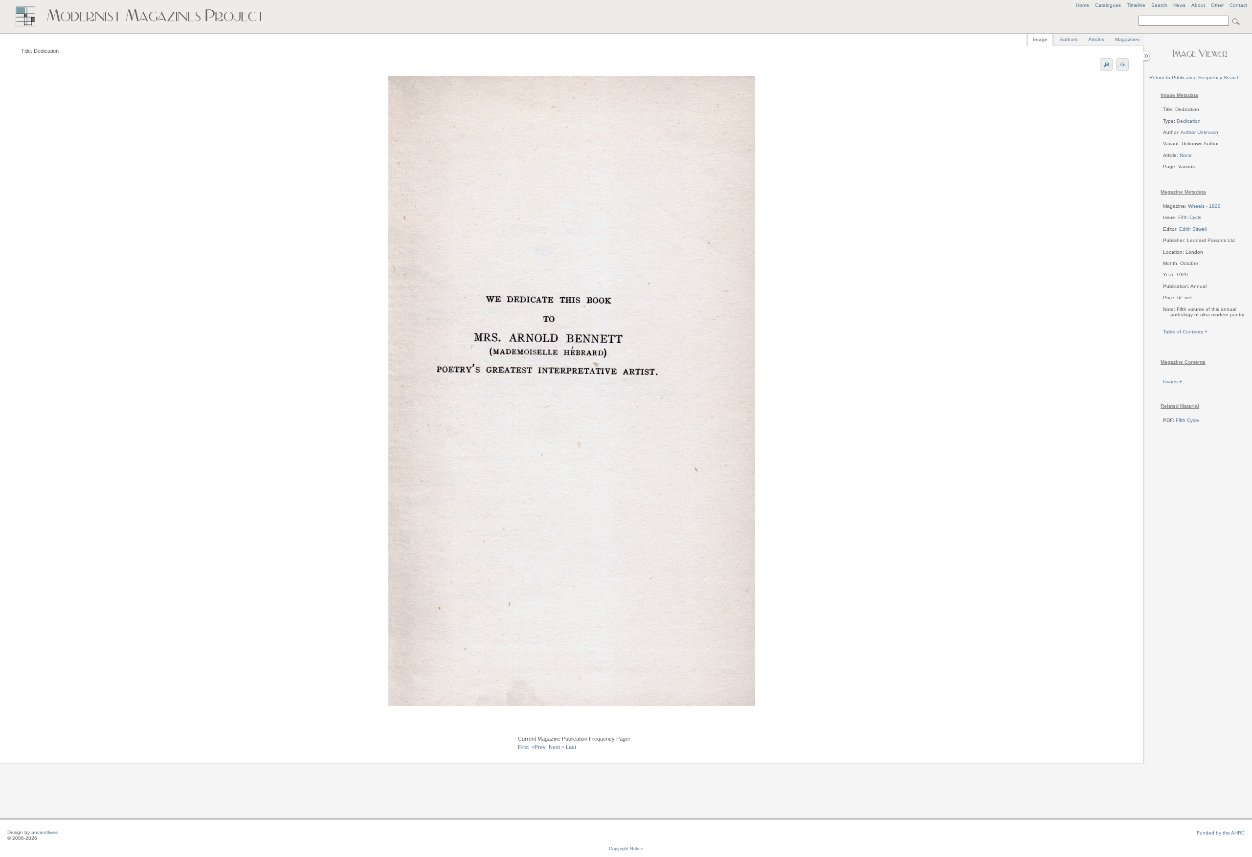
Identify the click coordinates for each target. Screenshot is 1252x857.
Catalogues (1108, 5)
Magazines (1127, 39)
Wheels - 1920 (1204, 206)
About (1198, 5)
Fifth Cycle (1190, 217)
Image (1040, 39)
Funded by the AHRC (1221, 832)
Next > (556, 747)
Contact (1238, 5)
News (1179, 5)
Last (571, 747)
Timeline (1136, 5)
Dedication (1189, 121)
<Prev (539, 747)
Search (1159, 5)
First (523, 747)
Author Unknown (1199, 132)
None (1186, 155)
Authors (1068, 39)
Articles (1096, 39)
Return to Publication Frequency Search (1194, 77)
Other (1217, 5)
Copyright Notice (626, 848)
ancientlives (44, 832)
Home (1082, 5)
